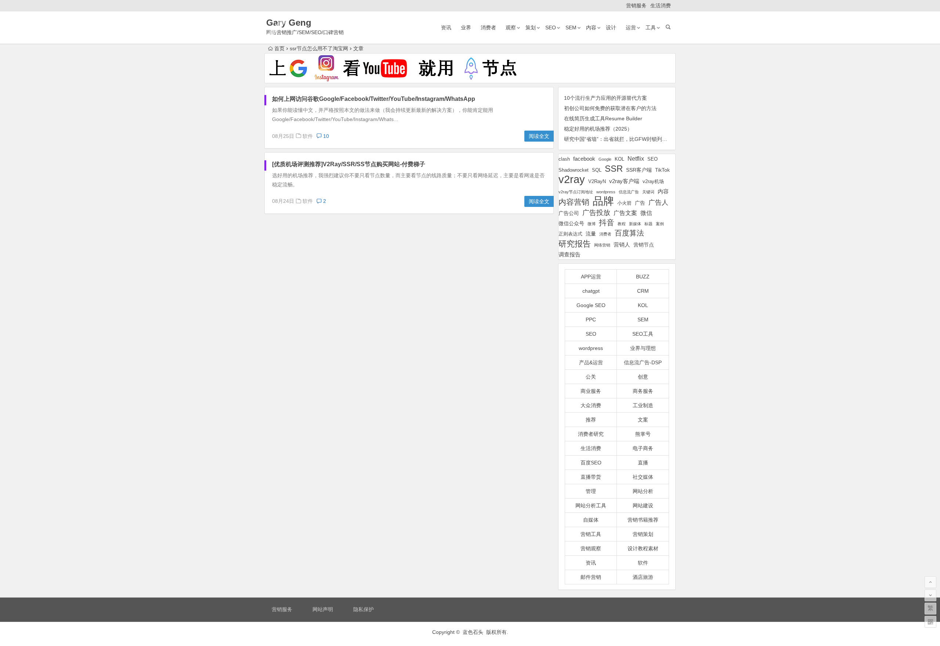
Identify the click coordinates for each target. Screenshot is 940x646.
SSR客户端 (639, 170)
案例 (660, 224)
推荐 (591, 420)
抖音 (606, 222)
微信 (646, 213)
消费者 (488, 27)
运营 (631, 27)
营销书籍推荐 (643, 520)
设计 (611, 27)
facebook (584, 159)
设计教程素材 (643, 548)
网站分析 (643, 491)
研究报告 (574, 243)
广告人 (658, 202)
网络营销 (602, 245)
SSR (614, 168)
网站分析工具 (590, 505)
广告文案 (625, 212)
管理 (591, 491)
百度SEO (591, 463)
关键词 (648, 192)
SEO (550, 27)
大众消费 (591, 405)
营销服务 (636, 5)
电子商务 (643, 448)
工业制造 (643, 405)
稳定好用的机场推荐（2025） (598, 129)
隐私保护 (363, 609)
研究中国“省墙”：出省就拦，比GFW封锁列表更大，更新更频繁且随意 (644, 139)
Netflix (636, 158)
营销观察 (591, 548)
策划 (530, 27)
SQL (596, 170)
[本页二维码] (930, 622)
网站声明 (322, 609)
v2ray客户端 (624, 181)
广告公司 (568, 213)
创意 (643, 377)
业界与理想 (643, 348)
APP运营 (591, 277)
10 (325, 136)
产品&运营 (591, 362)
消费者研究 (591, 434)
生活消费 (660, 5)
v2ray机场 (653, 181)
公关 (591, 377)
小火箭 (624, 203)
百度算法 (629, 233)
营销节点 (643, 245)
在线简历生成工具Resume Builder (603, 118)
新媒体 (635, 224)
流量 (591, 234)
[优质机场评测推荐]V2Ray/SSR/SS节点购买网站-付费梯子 (348, 164)
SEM (570, 27)
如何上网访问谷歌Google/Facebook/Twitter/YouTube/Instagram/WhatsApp (373, 99)
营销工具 (591, 534)
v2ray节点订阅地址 (575, 192)
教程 (622, 224)
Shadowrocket (573, 170)
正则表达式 (570, 234)
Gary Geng (288, 23)
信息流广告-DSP (643, 362)
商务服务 (643, 391)
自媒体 (591, 520)
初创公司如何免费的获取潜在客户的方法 (610, 108)
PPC (591, 319)
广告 (640, 203)
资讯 (446, 27)
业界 (466, 27)
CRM (643, 291)
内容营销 (573, 202)
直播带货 (591, 477)
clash (564, 159)
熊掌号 (643, 434)
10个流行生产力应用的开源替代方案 (605, 98)
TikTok (662, 170)
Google (605, 159)
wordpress (605, 192)
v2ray (571, 179)
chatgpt (591, 291)
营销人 (622, 245)
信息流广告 (629, 192)
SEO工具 (642, 334)
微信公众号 (571, 223)
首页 (279, 48)
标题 (648, 224)
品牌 (603, 201)
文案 (643, 420)
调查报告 (569, 254)
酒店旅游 (643, 577)
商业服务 (591, 391)
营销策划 (643, 534)
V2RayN (597, 181)
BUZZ (643, 277)
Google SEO (590, 305)
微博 (592, 224)
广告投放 (596, 212)
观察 (511, 27)
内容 (591, 27)
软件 (308, 136)
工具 (651, 27)
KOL (619, 159)
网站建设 (643, 505)
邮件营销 (591, 577)
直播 (643, 463)
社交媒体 (643, 477)
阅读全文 (539, 136)
